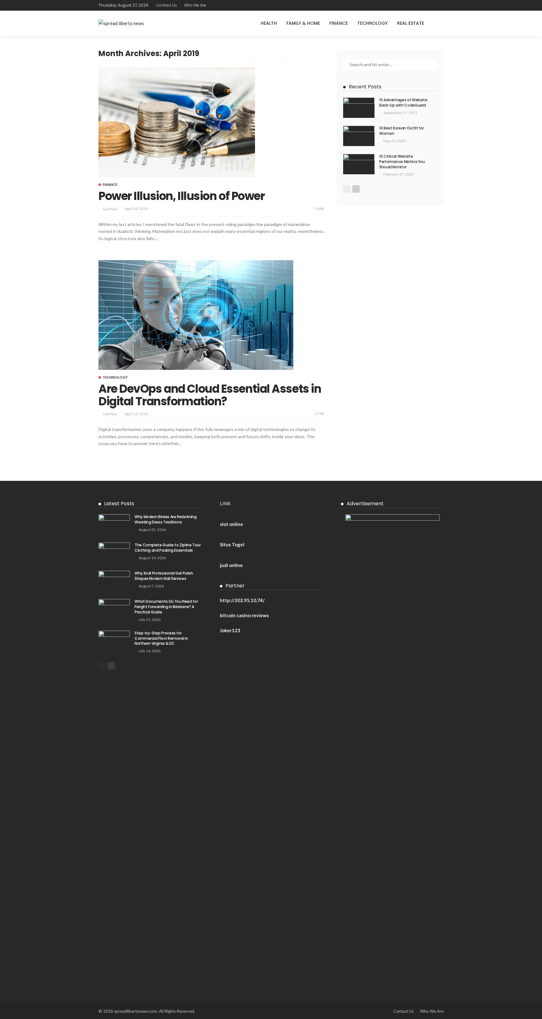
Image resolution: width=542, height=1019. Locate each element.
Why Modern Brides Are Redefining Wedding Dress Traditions (165, 519)
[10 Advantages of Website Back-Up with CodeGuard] (359, 107)
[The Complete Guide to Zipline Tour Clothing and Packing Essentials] (114, 553)
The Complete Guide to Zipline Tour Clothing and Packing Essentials (168, 547)
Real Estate (410, 23)
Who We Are (195, 5)
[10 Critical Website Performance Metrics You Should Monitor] (359, 164)
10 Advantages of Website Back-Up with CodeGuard (403, 102)
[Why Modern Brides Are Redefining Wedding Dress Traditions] (114, 524)
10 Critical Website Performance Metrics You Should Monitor (402, 162)
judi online (231, 565)
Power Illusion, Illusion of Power (181, 196)
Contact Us (166, 5)
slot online (231, 524)
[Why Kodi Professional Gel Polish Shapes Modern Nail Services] (114, 581)
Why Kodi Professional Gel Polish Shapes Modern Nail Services (164, 575)
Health (269, 23)
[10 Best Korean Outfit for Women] (359, 136)
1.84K (319, 208)
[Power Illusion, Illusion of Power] (176, 122)
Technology (372, 23)
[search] (438, 23)
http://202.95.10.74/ (242, 600)
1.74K (319, 413)
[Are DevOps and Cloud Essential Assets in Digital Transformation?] (195, 315)
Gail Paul (110, 209)
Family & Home (303, 23)
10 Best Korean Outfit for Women (401, 130)
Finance (338, 23)
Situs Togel (232, 544)
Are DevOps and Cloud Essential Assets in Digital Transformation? (209, 395)
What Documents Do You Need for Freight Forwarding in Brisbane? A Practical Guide (166, 607)
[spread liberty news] (121, 23)
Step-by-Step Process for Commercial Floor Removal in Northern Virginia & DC (161, 638)
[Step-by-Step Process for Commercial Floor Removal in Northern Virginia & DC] (114, 641)
